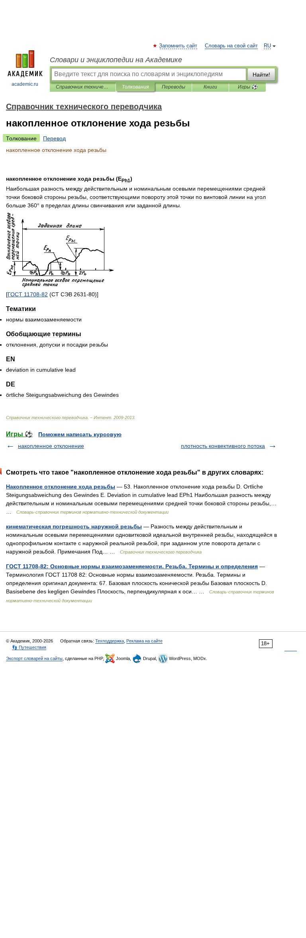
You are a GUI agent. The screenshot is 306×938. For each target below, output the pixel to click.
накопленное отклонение (51, 446)
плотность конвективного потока (223, 446)
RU (267, 46)
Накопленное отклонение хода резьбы (60, 486)
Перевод (54, 138)
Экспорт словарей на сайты (34, 658)
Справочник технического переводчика (83, 87)
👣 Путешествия (29, 647)
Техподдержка (109, 640)
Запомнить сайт (178, 46)
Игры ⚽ (247, 87)
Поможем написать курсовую (80, 434)
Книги (210, 87)
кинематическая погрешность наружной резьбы (74, 526)
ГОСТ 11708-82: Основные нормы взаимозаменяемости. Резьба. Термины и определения (132, 566)
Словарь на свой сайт (231, 46)
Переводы (173, 87)
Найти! (261, 74)
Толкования (135, 87)
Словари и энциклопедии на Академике (116, 60)
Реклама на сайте (144, 640)
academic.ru (25, 84)
